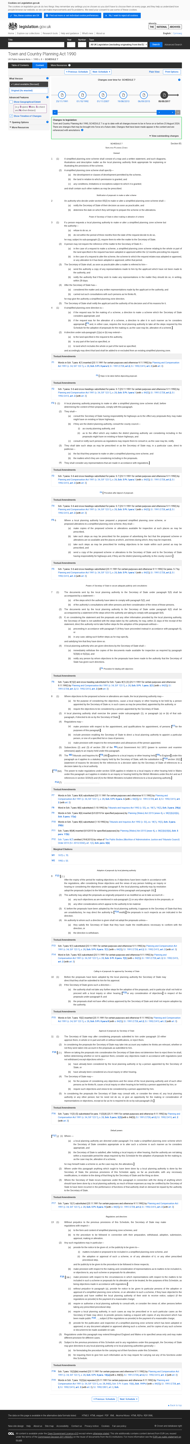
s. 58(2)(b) (168, 813)
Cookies (105, 1426)
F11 (55, 770)
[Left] (55, 112)
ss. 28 (102, 1383)
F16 (54, 1052)
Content (40, 65)
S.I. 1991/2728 (117, 366)
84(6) (108, 1383)
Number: (82, 39)
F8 (101, 755)
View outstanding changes (164, 135)
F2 (97, 375)
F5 (52, 520)
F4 (101, 492)
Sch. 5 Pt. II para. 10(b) (123, 1383)
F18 (62, 1276)
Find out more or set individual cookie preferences (74, 15)
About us (38, 1426)
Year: (69, 39)
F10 (166, 758)
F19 (94, 1318)
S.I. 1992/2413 (138, 366)
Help (28, 1426)
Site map (49, 1426)
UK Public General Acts (19, 59)
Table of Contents (20, 65)
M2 (70, 755)
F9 (158, 755)
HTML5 (85, 1415)
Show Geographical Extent (27, 102)
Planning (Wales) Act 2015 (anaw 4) (145, 813)
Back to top (176, 1405)
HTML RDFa (136, 1415)
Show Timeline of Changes (27, 116)
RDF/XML (148, 1415)
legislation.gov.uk (31, 23)
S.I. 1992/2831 (100, 1387)
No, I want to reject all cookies (123, 15)
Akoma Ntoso (123, 1415)
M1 (115, 747)
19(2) (158, 807)
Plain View (154, 71)
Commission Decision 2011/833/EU (55, 1437)
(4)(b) (176, 813)
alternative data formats (58, 1415)
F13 (57, 875)
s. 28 (87, 366)
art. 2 (111, 1387)
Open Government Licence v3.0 (63, 1433)
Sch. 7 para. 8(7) (65, 839)
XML (112, 1415)
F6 (102, 668)
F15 (125, 992)
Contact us (76, 1426)
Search (156, 44)
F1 (88, 323)
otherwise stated (101, 1433)
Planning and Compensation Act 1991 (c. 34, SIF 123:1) (84, 392)
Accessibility (62, 1426)
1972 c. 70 (63, 855)
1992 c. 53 (63, 860)
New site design (16, 1426)
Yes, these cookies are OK (26, 15)
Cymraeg (177, 33)
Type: (91, 39)
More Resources (59, 65)
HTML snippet (96, 1415)
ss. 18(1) (151, 807)
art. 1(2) (90, 843)
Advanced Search (173, 44)
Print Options (171, 71)
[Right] (177, 112)
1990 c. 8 (37, 59)
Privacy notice (92, 1426)
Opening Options (19, 122)
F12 (57, 782)
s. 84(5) (145, 392)
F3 (52, 403)
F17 (54, 1135)
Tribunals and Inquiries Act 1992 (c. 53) (127, 807)
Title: (10, 39)
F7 (173, 726)
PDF (107, 1415)
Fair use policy (119, 1426)
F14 (117, 911)
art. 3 (160, 366)
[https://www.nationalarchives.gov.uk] (165, 24)
